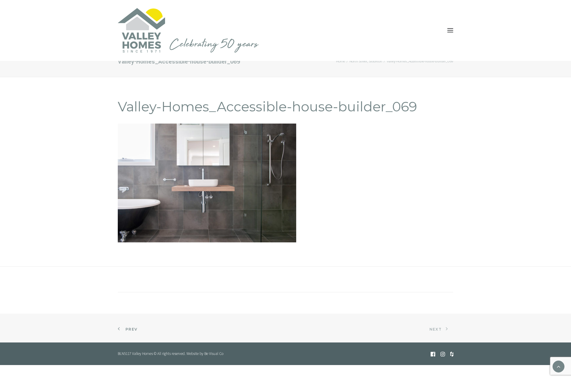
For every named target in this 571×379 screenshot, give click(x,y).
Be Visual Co (213, 353)
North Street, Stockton (365, 61)
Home (340, 61)
